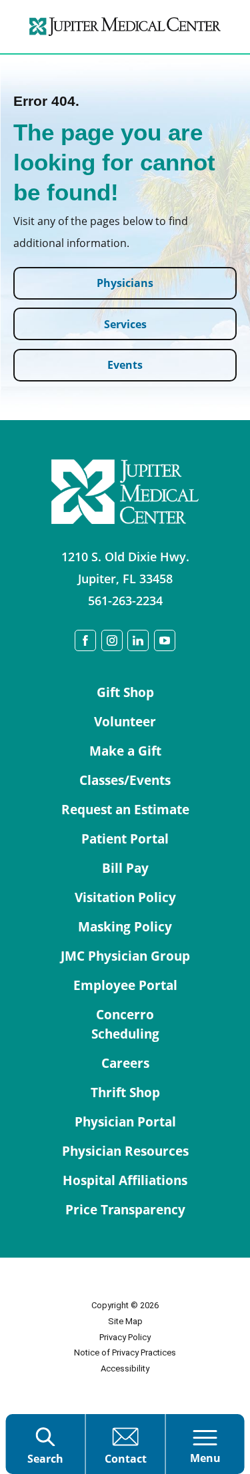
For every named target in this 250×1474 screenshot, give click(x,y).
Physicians (125, 282)
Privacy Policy (125, 1337)
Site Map (125, 1321)
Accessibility (125, 1368)
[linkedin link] (138, 640)
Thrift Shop (125, 1092)
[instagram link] (112, 640)
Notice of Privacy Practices (125, 1352)
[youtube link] (164, 640)
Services (125, 324)
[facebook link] (85, 640)
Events (125, 364)
